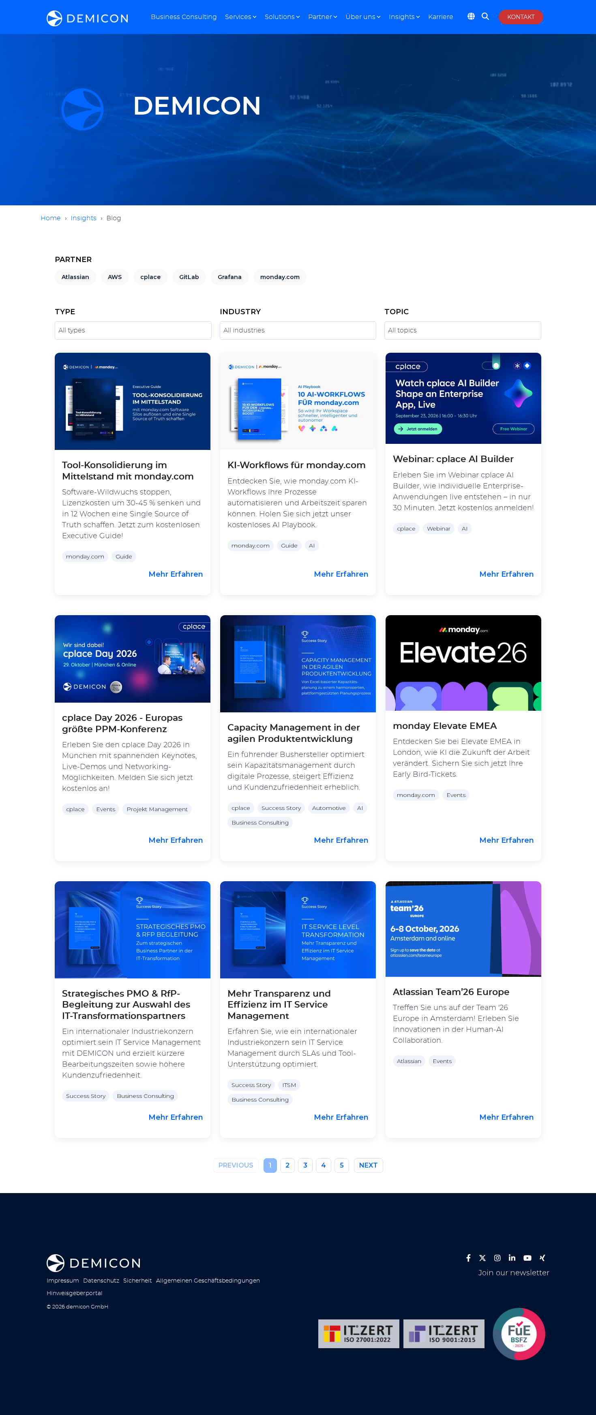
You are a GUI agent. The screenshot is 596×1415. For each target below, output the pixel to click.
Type (65, 312)
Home (51, 218)
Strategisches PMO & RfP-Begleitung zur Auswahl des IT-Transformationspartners (126, 1005)
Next (368, 1165)
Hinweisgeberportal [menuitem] (75, 1293)
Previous (236, 1165)
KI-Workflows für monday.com (296, 465)
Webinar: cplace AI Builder (453, 459)
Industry (240, 312)
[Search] (485, 19)
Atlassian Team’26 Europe (451, 992)
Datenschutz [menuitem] (101, 1281)
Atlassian (75, 277)
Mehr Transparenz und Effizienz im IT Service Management (279, 1005)
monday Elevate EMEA (445, 726)
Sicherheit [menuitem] (137, 1281)
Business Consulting (184, 17)
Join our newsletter (513, 1273)
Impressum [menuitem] (63, 1281)
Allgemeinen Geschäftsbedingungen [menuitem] (208, 1281)
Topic (396, 312)
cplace (150, 277)
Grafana (230, 277)
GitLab (189, 277)
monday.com (280, 277)
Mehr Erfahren (175, 574)
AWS (115, 277)
